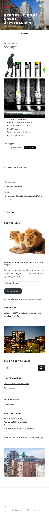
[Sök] (41, 368)
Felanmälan (9, 405)
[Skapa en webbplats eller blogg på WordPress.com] (5, 507)
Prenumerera (13, 291)
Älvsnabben (9, 388)
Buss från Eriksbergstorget (16, 383)
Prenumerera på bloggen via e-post (24, 263)
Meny (25, 33)
